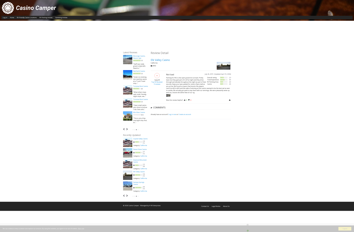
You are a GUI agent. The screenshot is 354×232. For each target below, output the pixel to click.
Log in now (172, 114)
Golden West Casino (140, 56)
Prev (124, 129)
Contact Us (205, 206)
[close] (178, 225)
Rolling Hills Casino (139, 82)
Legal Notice (216, 206)
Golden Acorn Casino (140, 95)
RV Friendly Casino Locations (27, 18)
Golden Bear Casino (140, 171)
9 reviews (157, 84)
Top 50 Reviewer (157, 82)
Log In (5, 18)
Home (12, 18)
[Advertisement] (177, 37)
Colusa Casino (138, 69)
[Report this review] (230, 100)
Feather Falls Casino (140, 139)
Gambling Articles (61, 18)
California (143, 145)
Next (127, 129)
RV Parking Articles (46, 18)
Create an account (184, 114)
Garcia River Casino (139, 149)
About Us (226, 206)
